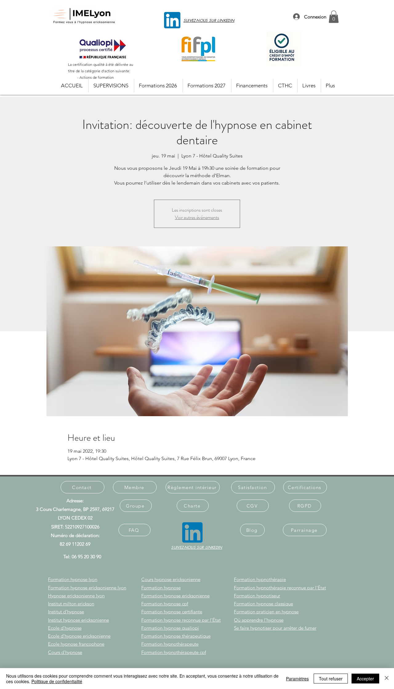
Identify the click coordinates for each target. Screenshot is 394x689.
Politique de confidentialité (56, 681)
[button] (333, 16)
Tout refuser (331, 678)
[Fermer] (386, 678)
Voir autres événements (197, 217)
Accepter (365, 678)
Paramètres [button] (297, 678)
